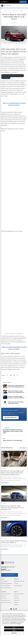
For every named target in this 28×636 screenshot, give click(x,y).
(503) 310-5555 (6, 570)
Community (16, 600)
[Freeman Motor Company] (6, 5)
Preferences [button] (19, 623)
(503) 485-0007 (10, 567)
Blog (9, 10)
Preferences (14, 633)
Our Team (16, 598)
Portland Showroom (6, 583)
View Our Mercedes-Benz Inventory (12, 75)
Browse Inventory (11, 417)
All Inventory (4, 581)
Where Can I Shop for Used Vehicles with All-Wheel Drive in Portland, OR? (12, 507)
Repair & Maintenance (19, 581)
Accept (14, 627)
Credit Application (5, 593)
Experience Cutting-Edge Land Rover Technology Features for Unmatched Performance (12, 473)
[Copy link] (17, 375)
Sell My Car (4, 598)
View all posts (23, 447)
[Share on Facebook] (7, 375)
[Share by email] (14, 375)
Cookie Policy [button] (13, 622)
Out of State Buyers (6, 587)
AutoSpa (16, 583)
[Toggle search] (26, 5)
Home (5, 10)
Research (16, 602)
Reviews (16, 604)
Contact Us (23, 1)
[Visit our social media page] (11, 609)
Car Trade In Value (5, 600)
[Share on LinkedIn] (10, 375)
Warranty (3, 595)
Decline (14, 630)
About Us (16, 595)
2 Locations (4, 1)
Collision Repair (18, 585)
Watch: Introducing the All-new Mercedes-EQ (14, 333)
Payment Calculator (6, 602)
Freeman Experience (19, 593)
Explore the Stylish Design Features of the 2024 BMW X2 (13, 541)
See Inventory (9, 575)
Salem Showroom (5, 585)
